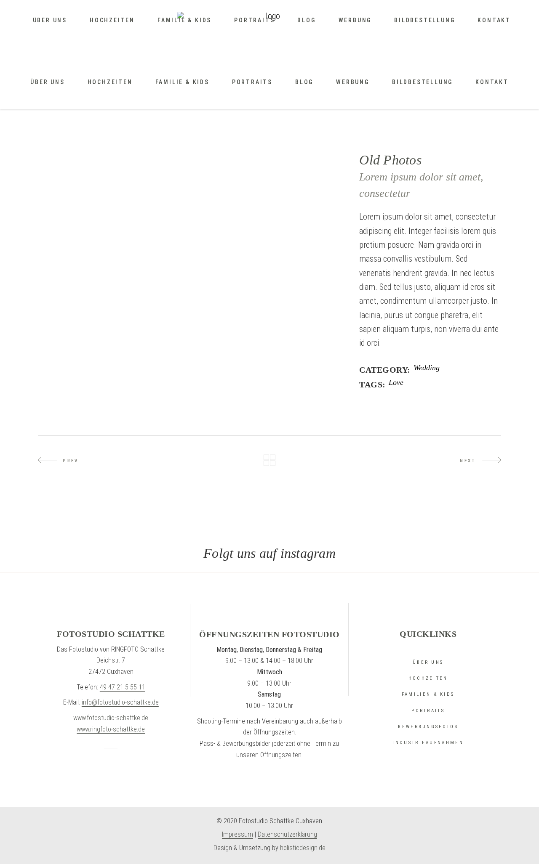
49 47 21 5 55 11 (122, 687)
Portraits (428, 710)
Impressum (237, 834)
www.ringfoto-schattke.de (111, 729)
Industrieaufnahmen (427, 742)
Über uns (428, 662)
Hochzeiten (428, 678)
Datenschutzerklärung (287, 834)
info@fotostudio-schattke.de (120, 702)
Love (396, 383)
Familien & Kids (428, 694)
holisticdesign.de (303, 848)
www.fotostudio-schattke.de (110, 718)
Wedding (427, 368)
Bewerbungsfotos (428, 726)
